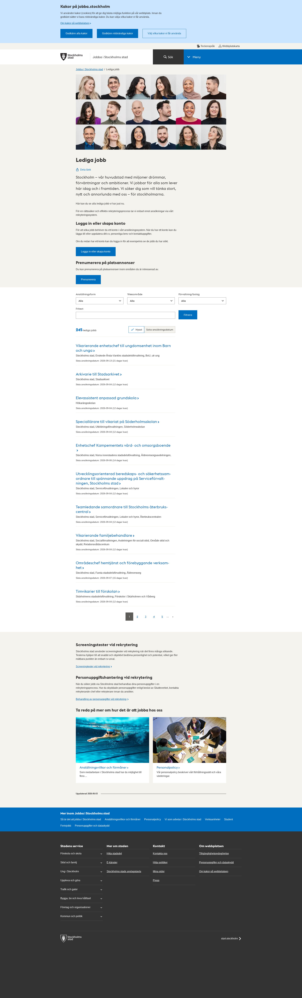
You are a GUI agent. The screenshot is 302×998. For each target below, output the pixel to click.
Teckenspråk (208, 46)
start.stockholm (229, 938)
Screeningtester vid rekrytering (93, 666)
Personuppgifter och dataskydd (92, 825)
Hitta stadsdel (114, 853)
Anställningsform (86, 294)
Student (228, 819)
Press (156, 880)
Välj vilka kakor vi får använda (164, 33)
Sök (170, 57)
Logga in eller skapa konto (95, 251)
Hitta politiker (160, 862)
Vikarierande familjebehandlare (104, 535)
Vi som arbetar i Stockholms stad (183, 819)
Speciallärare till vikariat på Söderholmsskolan (116, 421)
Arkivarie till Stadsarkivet (97, 373)
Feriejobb (65, 825)
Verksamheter (212, 819)
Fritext (79, 308)
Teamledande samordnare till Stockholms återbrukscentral (122, 509)
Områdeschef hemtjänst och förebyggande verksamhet (122, 565)
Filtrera (188, 314)
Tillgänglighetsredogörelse (214, 853)
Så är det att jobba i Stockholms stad (80, 819)
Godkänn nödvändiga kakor (117, 33)
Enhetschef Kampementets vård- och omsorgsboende (123, 445)
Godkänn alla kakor (76, 33)
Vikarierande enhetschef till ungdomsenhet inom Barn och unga (123, 348)
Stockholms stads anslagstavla (124, 871)
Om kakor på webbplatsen (74, 23)
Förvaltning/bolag (189, 294)
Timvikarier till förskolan (96, 591)
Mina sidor (159, 871)
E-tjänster (112, 862)
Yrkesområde (134, 294)
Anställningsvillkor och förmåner (103, 767)
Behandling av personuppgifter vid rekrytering (101, 699)
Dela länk (85, 169)
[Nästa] (173, 616)
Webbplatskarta (231, 46)
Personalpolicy (167, 767)
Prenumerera (88, 279)
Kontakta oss (160, 853)
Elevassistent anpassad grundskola (106, 397)
